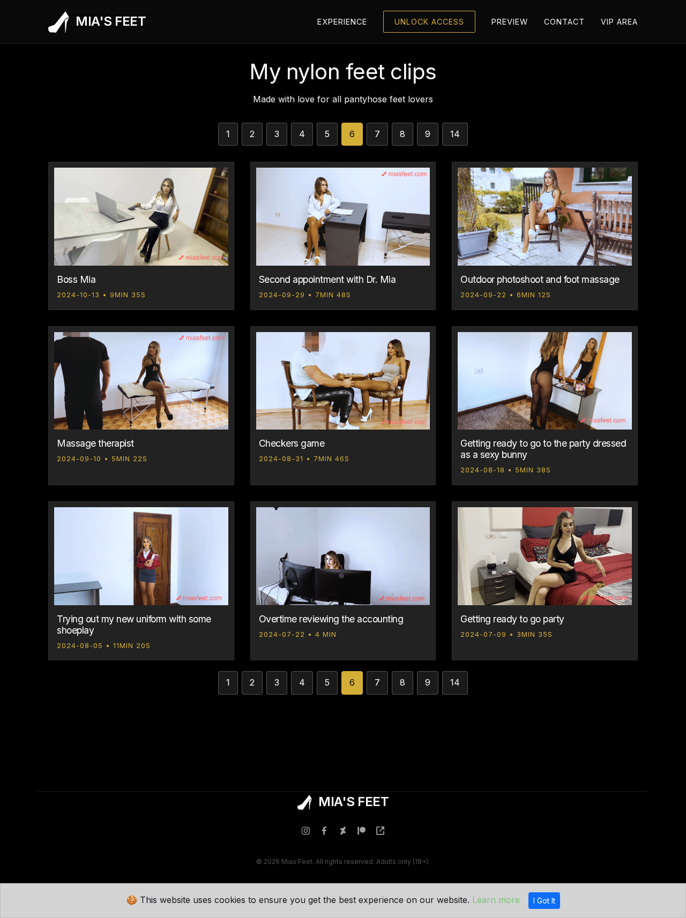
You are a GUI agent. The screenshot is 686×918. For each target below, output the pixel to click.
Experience (342, 21)
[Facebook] (324, 831)
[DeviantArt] (343, 831)
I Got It (544, 900)
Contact (564, 21)
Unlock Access (429, 21)
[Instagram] (305, 831)
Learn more (496, 899)
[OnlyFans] (380, 831)
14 (455, 134)
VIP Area (619, 21)
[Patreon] (361, 831)
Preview (509, 21)
